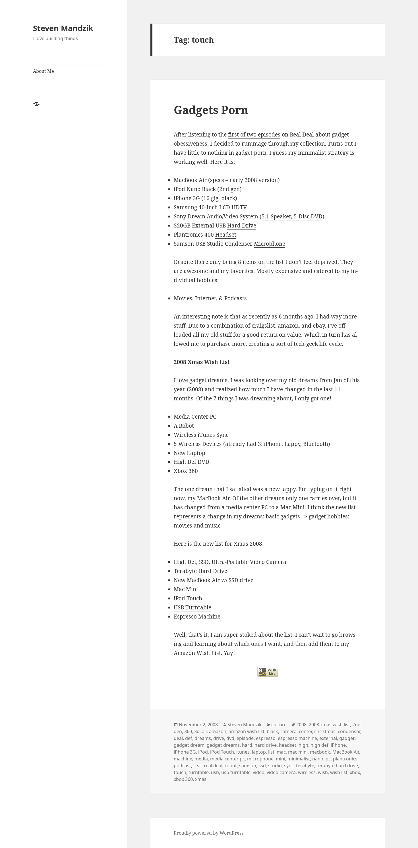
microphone (260, 759)
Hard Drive (241, 225)
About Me (43, 71)
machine (183, 759)
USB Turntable (192, 607)
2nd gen (229, 189)
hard (247, 745)
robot (231, 765)
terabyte (305, 765)
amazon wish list (246, 731)
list (271, 752)
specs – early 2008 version (244, 180)
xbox (355, 772)
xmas (200, 779)
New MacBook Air (197, 580)
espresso (266, 738)
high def (319, 745)
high (303, 745)
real (197, 765)
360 (188, 731)
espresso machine (297, 738)
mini (280, 759)
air (204, 731)
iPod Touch (188, 598)
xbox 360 (183, 779)
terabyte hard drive (337, 765)
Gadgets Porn (211, 109)
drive (218, 738)
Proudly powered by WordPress (208, 833)
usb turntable (236, 772)
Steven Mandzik (63, 28)
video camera (281, 772)
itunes (243, 752)
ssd (262, 765)
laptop (259, 752)
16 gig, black (219, 198)
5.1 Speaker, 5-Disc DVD (292, 216)
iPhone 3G (185, 752)
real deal (213, 765)
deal (178, 738)
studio (275, 765)
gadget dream (189, 745)
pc (328, 759)
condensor (349, 731)
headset (287, 745)
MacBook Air (345, 752)
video (258, 772)
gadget (347, 738)
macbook (320, 752)
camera (288, 731)
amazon (217, 731)
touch (180, 772)
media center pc (227, 759)
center (305, 731)
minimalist (298, 759)
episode (245, 738)
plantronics (345, 759)
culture (279, 724)
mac (281, 752)
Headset (225, 234)
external (328, 738)
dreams (202, 738)
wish (323, 772)
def (188, 738)
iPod (203, 752)
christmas (325, 731)
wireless (307, 772)
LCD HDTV (233, 207)
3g (197, 731)
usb (215, 772)
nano (317, 759)
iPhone (338, 745)
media (201, 759)
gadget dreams (223, 745)
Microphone (269, 243)
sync (289, 765)
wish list (338, 772)
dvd (230, 738)
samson (247, 765)
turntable (199, 772)
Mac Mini (186, 589)
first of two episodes (254, 134)
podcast (182, 765)
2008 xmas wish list (329, 724)
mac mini (298, 752)
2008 (301, 724)
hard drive (265, 745)
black (272, 731)
